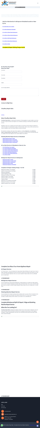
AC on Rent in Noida (6, 154)
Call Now (2, 114)
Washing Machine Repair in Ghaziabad (10, 139)
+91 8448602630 (20, 7)
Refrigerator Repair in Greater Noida (9, 160)
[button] (1, 58)
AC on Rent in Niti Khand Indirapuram (10, 152)
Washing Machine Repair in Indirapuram (10, 142)
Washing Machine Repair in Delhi (9, 138)
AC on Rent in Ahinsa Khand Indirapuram (10, 150)
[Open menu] (38, 3)
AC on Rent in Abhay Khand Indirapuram (10, 149)
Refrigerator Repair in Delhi (8, 163)
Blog (2, 404)
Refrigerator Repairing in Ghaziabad (9, 164)
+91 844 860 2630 (7, 411)
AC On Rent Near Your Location (8, 147)
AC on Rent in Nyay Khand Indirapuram (10, 153)
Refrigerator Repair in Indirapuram (9, 162)
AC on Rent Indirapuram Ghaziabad (9, 148)
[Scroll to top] (34, 426)
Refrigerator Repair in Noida (8, 159)
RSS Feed (3, 406)
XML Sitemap (3, 407)
